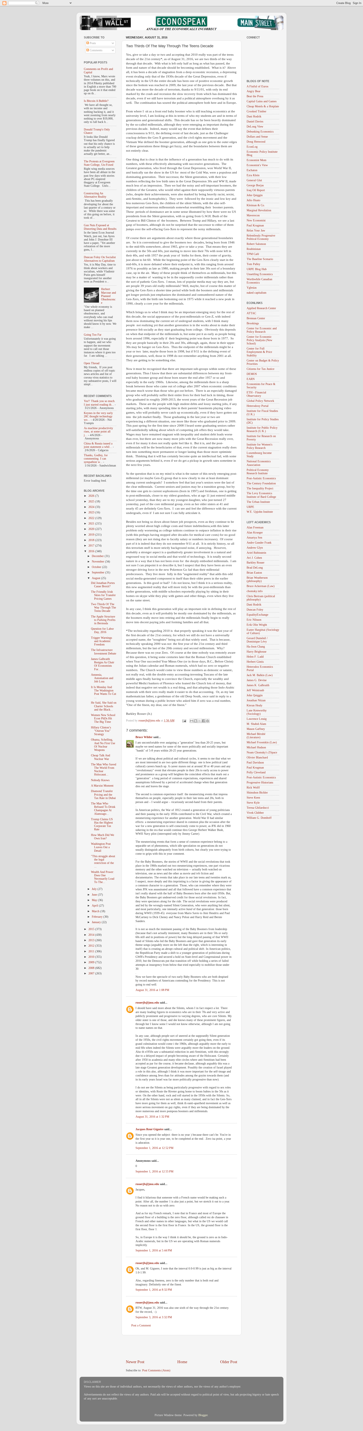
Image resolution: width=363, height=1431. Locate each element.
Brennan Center (256, 318)
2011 (91, 951)
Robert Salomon (256, 244)
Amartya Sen (254, 537)
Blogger (203, 1415)
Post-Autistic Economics (261, 478)
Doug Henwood (256, 141)
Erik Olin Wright (257, 624)
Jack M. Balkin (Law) (260, 675)
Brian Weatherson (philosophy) (257, 579)
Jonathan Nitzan (256, 700)
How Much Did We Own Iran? (102, 836)
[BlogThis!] (195, 721)
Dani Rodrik (254, 116)
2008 (91, 968)
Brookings (253, 323)
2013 (91, 940)
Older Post (228, 1362)
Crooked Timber (256, 111)
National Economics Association (259, 463)
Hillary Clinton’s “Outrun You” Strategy (101, 731)
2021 (91, 523)
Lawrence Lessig (257, 718)
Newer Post (135, 1362)
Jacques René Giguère (149, 1129)
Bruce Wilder (144, 737)
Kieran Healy (254, 705)
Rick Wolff (253, 787)
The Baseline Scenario (260, 259)
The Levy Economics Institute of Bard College (261, 495)
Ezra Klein (253, 175)
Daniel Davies (255, 121)
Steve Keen (253, 797)
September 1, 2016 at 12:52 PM (154, 1148)
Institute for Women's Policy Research (259, 446)
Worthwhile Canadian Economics (259, 281)
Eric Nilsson (254, 619)
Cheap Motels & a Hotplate (263, 106)
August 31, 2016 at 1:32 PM (152, 1116)
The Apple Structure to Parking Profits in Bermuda (103, 620)
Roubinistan (254, 249)
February (97, 916)
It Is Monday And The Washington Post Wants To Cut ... (103, 692)
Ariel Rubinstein (256, 552)
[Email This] (191, 721)
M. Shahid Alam (256, 723)
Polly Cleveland (256, 772)
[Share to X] (199, 721)
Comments (95, 50)
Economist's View (257, 165)
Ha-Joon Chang (256, 646)
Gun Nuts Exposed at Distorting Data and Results (100, 227)
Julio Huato (253, 200)
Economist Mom (256, 160)
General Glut (254, 180)
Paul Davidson (255, 762)
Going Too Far (92, 334)
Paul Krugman (255, 225)
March (96, 911)
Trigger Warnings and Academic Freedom (101, 641)
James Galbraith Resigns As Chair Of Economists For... (102, 664)
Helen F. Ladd (255, 656)
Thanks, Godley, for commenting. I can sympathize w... (96, 459)
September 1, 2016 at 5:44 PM (153, 1250)
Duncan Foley (255, 609)
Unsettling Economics (260, 274)
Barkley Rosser (255, 562)
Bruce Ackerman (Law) (261, 586)
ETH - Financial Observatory (256, 394)
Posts (92, 43)
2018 (91, 540)
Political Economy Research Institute (258, 471)
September (98, 572)
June (95, 894)
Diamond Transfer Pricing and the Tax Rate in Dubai (103, 794)
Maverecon (253, 215)
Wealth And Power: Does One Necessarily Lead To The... (102, 877)
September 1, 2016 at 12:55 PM (154, 1171)
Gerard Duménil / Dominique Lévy (257, 640)
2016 (91, 551)
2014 (91, 934)
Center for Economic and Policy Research (262, 330)
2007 (91, 973)
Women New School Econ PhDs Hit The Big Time (103, 718)
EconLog (252, 146)
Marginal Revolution (259, 210)
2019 (91, 534)
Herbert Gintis (255, 661)
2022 (91, 518)
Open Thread (91, 363)
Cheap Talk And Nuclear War (100, 757)
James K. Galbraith (258, 685)
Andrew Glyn (255, 547)
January (97, 922)
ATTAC (251, 313)
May (95, 900)
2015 (91, 929)
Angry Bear (253, 91)
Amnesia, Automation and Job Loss (102, 678)
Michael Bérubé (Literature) (256, 735)
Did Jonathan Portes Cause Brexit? (103, 584)
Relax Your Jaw (256, 230)
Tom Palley (253, 264)
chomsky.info (255, 591)
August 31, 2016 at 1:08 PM (152, 990)
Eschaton (252, 170)
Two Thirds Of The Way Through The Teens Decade (103, 607)
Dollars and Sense (257, 136)
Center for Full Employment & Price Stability (259, 352)
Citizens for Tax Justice (260, 369)
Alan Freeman (255, 527)
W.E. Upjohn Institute (260, 511)
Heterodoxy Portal (257, 405)
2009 (91, 962)
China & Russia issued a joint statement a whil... (98, 445)
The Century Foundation (261, 483)
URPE (250, 507)
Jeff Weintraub (255, 690)
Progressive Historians (260, 782)
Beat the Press (255, 96)
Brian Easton (254, 572)
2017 (91, 545)
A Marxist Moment (102, 785)
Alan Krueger (255, 532)
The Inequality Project (260, 488)
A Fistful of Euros (257, 86)
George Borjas (255, 185)
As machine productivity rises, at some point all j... (98, 431)
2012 (91, 945)
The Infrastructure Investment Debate (103, 651)
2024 (91, 507)
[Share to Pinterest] (207, 721)
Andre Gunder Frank (259, 542)
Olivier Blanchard (257, 757)
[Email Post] (184, 720)
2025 (91, 501)
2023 (91, 512)
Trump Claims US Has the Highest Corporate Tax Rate (102, 824)
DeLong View (255, 126)
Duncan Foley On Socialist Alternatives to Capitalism (100, 259)
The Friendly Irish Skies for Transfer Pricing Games (103, 595)
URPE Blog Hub (257, 269)
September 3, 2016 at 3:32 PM (153, 1317)
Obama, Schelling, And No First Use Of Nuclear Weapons (103, 745)
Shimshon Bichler (257, 792)
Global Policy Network (260, 400)
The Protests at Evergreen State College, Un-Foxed (99, 163)
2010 (91, 956)
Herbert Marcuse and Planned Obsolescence (108, 296)
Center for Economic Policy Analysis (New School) (259, 340)
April (95, 905)
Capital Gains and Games (261, 101)
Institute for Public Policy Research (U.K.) (262, 429)
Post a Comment (141, 1325)
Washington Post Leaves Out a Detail (101, 847)
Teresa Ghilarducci (258, 807)
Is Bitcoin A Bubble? (96, 100)
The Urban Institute (258, 501)
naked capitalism (256, 292)
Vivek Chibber (255, 812)
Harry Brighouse (256, 651)
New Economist (256, 220)
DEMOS (252, 374)
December (98, 556)
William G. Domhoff (259, 817)
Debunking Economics (260, 131)
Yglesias (251, 287)
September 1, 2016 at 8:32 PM (153, 1289)
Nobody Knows (100, 780)
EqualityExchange (257, 614)
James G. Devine (257, 680)
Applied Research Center (261, 308)
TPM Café (253, 254)
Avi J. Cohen (254, 557)
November (98, 561)
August (96, 578)
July (94, 889)
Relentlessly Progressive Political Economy (261, 237)
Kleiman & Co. (256, 205)
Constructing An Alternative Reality (95, 195)
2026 (91, 495)
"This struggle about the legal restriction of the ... (103, 861)
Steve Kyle (253, 802)
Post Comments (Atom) (156, 1370)
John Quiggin (255, 195)
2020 (91, 529)
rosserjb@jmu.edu (147, 1002)
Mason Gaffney (256, 729)
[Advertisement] (181, 1347)
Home (182, 1362)
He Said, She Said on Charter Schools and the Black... (103, 706)
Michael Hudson (256, 747)
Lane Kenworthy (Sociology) (257, 712)
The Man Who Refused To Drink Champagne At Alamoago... (103, 808)
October (97, 567)
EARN (251, 379)
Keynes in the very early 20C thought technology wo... (98, 416)
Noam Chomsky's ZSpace (262, 752)
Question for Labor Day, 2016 (102, 630)
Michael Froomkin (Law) (262, 742)
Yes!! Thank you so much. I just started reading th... (99, 402)
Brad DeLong (255, 567)
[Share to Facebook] (203, 721)
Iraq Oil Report (256, 190)
